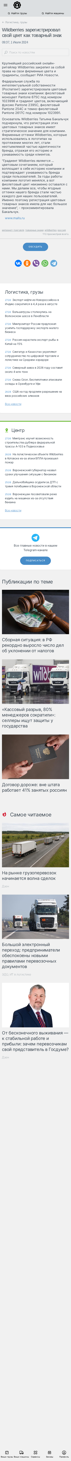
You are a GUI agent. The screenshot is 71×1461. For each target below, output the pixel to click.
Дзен (5, 886)
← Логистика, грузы (14, 22)
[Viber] (36, 263)
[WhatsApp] (44, 263)
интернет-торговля (13, 230)
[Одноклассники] (27, 263)
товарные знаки (34, 230)
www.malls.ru (15, 218)
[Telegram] (53, 263)
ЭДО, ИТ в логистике (16, 974)
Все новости (13, 404)
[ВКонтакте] (18, 263)
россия (62, 230)
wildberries (51, 230)
